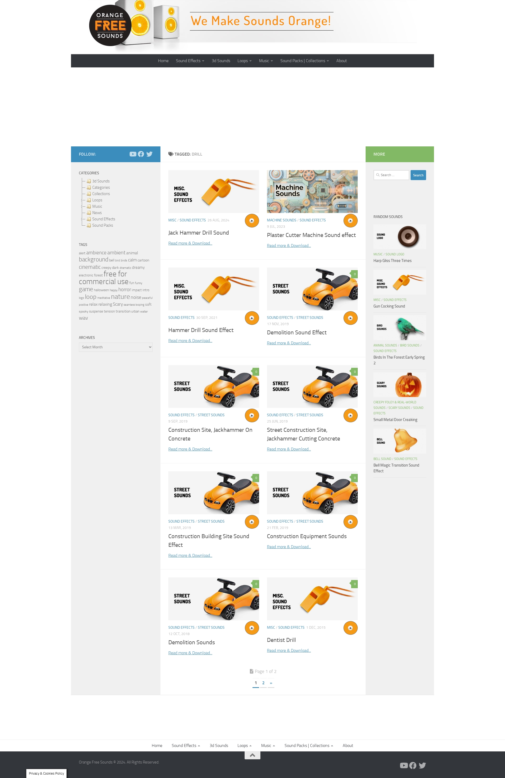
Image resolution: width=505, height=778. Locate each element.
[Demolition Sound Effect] (312, 288)
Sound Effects (188, 60)
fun (131, 283)
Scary (118, 304)
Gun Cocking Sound (389, 306)
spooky (83, 311)
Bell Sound (382, 459)
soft (148, 304)
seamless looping (134, 304)
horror (124, 290)
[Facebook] (141, 154)
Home (163, 60)
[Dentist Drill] (312, 598)
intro (146, 290)
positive (83, 304)
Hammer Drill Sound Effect (201, 330)
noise (136, 297)
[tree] (116, 203)
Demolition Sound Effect (297, 332)
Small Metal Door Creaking (395, 419)
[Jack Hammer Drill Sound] (213, 191)
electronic (86, 275)
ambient (116, 253)
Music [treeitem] (97, 206)
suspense (96, 311)
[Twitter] (149, 154)
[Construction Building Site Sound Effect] (213, 492)
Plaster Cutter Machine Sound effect (311, 235)
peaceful (147, 298)
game (86, 289)
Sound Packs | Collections (302, 60)
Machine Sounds (281, 220)
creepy (106, 268)
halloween (101, 290)
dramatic (125, 268)
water (144, 311)
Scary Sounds (399, 408)
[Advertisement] (252, 107)
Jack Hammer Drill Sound (198, 232)
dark (115, 267)
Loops (243, 60)
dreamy (138, 267)
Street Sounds (309, 317)
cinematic (90, 267)
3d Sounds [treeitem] (101, 181)
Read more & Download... (190, 243)
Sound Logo (395, 254)
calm (132, 259)
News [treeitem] (97, 212)
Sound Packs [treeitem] (102, 225)
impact (137, 290)
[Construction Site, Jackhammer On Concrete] (213, 386)
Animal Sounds (385, 345)
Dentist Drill (281, 640)
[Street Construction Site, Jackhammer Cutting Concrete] (312, 386)
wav (83, 318)
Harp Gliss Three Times (392, 260)
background (93, 259)
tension (109, 311)
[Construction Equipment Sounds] (312, 492)
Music (264, 60)
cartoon (143, 260)
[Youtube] (132, 154)
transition (123, 311)
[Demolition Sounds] (213, 598)
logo (81, 298)
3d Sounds (221, 60)
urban (135, 311)
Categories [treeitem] (101, 187)
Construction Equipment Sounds (307, 536)
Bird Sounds (410, 345)
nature (120, 296)
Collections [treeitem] (101, 193)
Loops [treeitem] (97, 200)
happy (114, 290)
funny (138, 283)
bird (117, 260)
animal (132, 252)
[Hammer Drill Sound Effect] (213, 288)
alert (82, 253)
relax (93, 304)
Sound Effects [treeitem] (103, 219)
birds (124, 260)
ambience (96, 253)
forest (98, 275)
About (341, 60)
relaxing (105, 304)
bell (111, 260)
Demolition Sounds (191, 642)
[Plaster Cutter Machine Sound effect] (312, 191)
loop (91, 296)
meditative (103, 298)
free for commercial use (104, 277)
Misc (172, 220)
